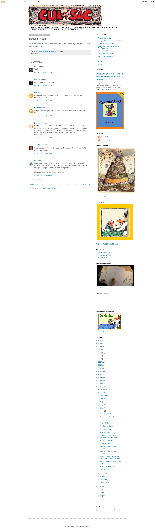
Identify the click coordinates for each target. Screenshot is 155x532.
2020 (100, 359)
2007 (100, 496)
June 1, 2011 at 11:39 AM (43, 138)
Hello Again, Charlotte (107, 417)
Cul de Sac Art (103, 51)
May (102, 411)
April (102, 473)
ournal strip (40, 46)
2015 (100, 374)
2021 (100, 356)
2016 (100, 371)
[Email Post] (61, 51)
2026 (100, 340)
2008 (100, 493)
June (102, 408)
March (102, 476)
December (104, 389)
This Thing (103, 420)
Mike (36, 160)
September (104, 399)
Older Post (86, 184)
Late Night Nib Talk (104, 255)
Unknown (38, 107)
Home (60, 184)
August (103, 402)
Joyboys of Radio (106, 429)
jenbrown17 (38, 123)
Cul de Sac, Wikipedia (105, 56)
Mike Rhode (104, 137)
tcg (35, 92)
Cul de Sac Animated (105, 53)
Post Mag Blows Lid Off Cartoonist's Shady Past (109, 436)
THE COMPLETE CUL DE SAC (107, 244)
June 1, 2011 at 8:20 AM (43, 116)
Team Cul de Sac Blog (106, 43)
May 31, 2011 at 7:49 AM (43, 72)
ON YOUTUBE (101, 288)
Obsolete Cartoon (106, 469)
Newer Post (34, 184)
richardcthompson (106, 140)
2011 (100, 387)
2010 (100, 487)
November (104, 392)
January (103, 483)
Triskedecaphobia (106, 443)
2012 (100, 384)
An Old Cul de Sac (106, 440)
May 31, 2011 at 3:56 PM (43, 85)
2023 (100, 350)
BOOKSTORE (103, 258)
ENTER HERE (101, 197)
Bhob (36, 66)
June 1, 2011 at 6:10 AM (43, 100)
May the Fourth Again (107, 466)
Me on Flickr (102, 59)
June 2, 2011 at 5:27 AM (43, 175)
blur (36, 53)
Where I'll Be (104, 423)
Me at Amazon (103, 61)
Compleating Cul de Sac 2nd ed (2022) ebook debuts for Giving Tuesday (109, 76)
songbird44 (38, 145)
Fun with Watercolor (105, 252)
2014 (100, 377)
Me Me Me (101, 64)
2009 (100, 490)
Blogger (87, 526)
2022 (100, 353)
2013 (100, 380)
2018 (100, 365)
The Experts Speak (106, 426)
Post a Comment (38, 180)
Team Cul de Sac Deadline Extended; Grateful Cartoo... (111, 457)
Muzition (37, 79)
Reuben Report (105, 414)
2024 (100, 346)
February (103, 479)
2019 (100, 362)
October (103, 396)
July (101, 405)
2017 (100, 368)
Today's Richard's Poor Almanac (109, 41)
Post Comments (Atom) (47, 188)
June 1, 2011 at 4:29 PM (43, 153)
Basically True (105, 432)
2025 (100, 343)
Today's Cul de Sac (104, 38)
